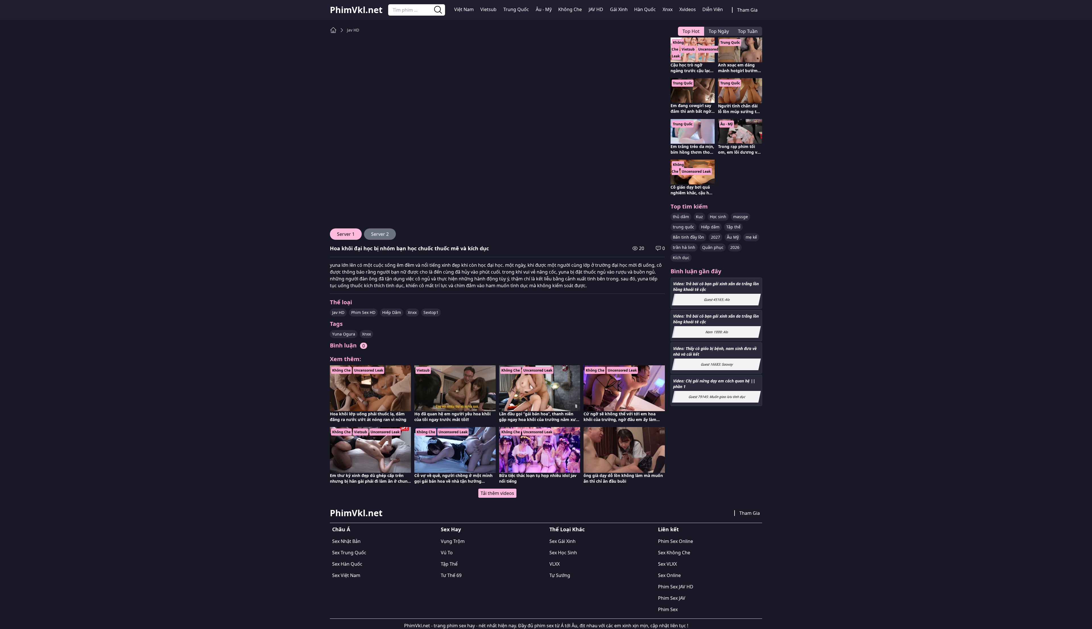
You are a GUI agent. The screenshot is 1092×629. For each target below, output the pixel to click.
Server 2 (380, 234)
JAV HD (596, 9)
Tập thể (733, 227)
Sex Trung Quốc (349, 552)
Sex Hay (451, 529)
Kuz (699, 216)
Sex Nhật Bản (346, 541)
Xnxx (668, 9)
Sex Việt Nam (346, 575)
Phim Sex (668, 609)
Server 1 (346, 234)
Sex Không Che (674, 552)
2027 (715, 237)
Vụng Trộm (453, 541)
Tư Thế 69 (451, 575)
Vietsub (488, 9)
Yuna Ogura (343, 334)
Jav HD (353, 30)
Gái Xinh (619, 9)
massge (740, 216)
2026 (734, 247)
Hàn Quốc (645, 9)
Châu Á (341, 529)
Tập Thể (449, 564)
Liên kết (668, 529)
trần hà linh (684, 247)
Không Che (570, 9)
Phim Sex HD (363, 312)
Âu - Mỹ (544, 9)
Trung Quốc (516, 9)
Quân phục (712, 247)
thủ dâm (681, 216)
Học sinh (718, 216)
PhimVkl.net (356, 10)
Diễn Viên (712, 9)
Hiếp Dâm (391, 312)
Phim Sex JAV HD (675, 587)
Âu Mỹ (733, 237)
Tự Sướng (559, 575)
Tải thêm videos (497, 493)
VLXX (554, 564)
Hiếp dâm (710, 227)
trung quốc (683, 227)
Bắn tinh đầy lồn (688, 237)
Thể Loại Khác (567, 529)
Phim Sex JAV (671, 598)
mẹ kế (751, 237)
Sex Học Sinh (563, 552)
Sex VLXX (667, 564)
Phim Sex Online (675, 541)
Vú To (447, 552)
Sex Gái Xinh (562, 541)
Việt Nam (464, 9)
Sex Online (669, 575)
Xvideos (687, 9)
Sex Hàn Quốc (347, 564)
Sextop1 (431, 312)
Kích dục (681, 257)
